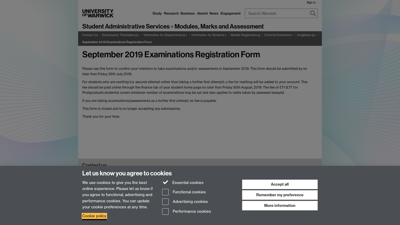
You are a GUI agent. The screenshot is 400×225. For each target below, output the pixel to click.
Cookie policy (94, 216)
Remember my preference (280, 194)
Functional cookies (189, 192)
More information (279, 205)
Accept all (280, 184)
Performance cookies (191, 211)
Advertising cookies (190, 201)
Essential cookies (187, 182)
